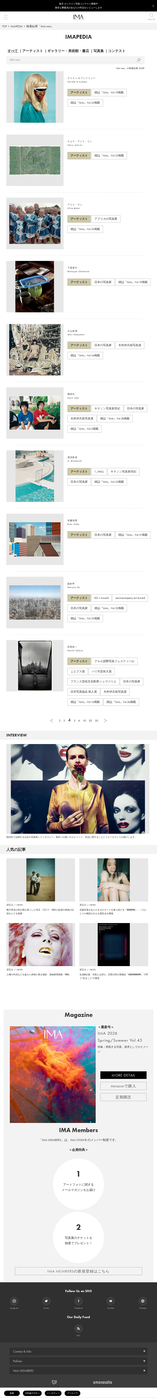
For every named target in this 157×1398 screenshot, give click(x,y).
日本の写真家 (103, 282)
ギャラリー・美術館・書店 (68, 51)
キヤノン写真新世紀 (107, 408)
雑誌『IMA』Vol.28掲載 (115, 418)
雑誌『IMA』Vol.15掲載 (85, 702)
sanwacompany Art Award (130, 598)
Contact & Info (22, 1351)
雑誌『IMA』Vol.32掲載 (109, 608)
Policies (17, 1361)
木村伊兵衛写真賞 (129, 345)
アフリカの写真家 (105, 219)
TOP (4, 26)
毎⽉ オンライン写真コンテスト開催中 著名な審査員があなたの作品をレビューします (78, 5)
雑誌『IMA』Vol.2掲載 (85, 429)
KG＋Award (101, 598)
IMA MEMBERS (23, 1371)
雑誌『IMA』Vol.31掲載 (133, 535)
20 (90, 720)
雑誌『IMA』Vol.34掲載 (85, 355)
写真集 (98, 51)
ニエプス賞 (78, 671)
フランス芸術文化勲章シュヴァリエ (93, 681)
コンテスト (117, 51)
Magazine (79, 1015)
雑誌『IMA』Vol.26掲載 (121, 702)
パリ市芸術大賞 (102, 671)
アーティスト (32, 51)
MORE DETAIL (123, 1075)
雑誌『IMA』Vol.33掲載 (85, 102)
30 (96, 720)
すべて (13, 51)
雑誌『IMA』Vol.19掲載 (109, 92)
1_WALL (99, 471)
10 (84, 720)
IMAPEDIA (16, 26)
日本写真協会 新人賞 (84, 691)
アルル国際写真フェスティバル (114, 661)
